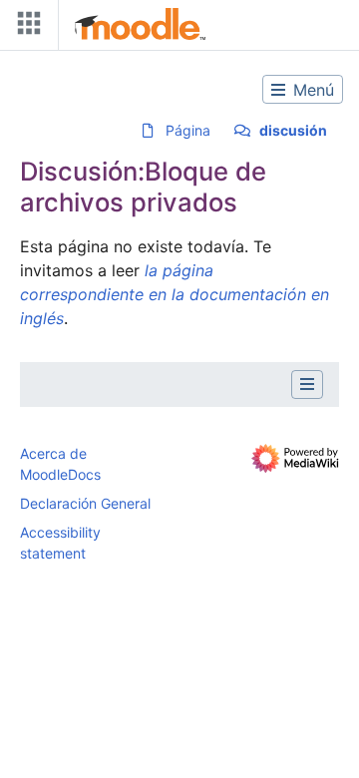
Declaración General (85, 503)
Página (188, 130)
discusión (293, 130)
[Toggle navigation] (25, 27)
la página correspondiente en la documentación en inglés (174, 294)
